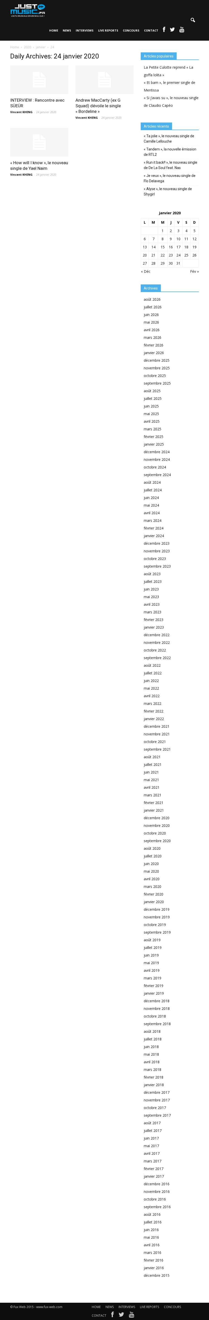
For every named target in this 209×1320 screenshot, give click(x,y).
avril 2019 (152, 970)
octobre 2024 (155, 467)
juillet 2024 (153, 490)
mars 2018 (152, 1069)
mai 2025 (151, 413)
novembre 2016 (157, 1191)
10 (178, 238)
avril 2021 (152, 787)
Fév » (194, 271)
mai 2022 (151, 688)
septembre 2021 (157, 749)
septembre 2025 (157, 383)
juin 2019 (151, 955)
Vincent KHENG (21, 112)
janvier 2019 (154, 993)
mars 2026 (152, 337)
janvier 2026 (154, 352)
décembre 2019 (156, 909)
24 (178, 255)
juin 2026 (151, 314)
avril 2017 (152, 1153)
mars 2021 (152, 795)
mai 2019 (151, 962)
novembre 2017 (157, 1100)
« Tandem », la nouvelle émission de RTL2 (170, 152)
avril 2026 (152, 329)
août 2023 (152, 573)
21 (153, 255)
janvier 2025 (154, 444)
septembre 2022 (157, 657)
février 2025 (153, 436)
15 (163, 247)
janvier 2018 (154, 1084)
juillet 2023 (153, 581)
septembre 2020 (157, 840)
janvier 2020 (154, 901)
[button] (193, 20)
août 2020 (152, 848)
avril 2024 (152, 512)
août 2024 (152, 482)
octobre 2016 (155, 1199)
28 (153, 263)
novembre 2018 (157, 1008)
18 (186, 247)
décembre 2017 (156, 1092)
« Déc (145, 271)
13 (145, 247)
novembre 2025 (157, 368)
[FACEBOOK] (164, 30)
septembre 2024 (157, 474)
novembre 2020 (157, 825)
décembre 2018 (156, 1000)
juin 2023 (151, 589)
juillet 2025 (153, 398)
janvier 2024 (154, 535)
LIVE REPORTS (108, 30)
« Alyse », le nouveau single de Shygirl (168, 191)
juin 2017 (151, 1138)
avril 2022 (152, 695)
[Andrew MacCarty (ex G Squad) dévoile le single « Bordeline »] (104, 79)
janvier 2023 (154, 627)
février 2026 (153, 345)
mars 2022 (152, 703)
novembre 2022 (157, 642)
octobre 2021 (155, 741)
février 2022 (153, 711)
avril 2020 (152, 878)
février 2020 (153, 894)
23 (171, 255)
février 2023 (153, 619)
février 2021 (153, 802)
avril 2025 (152, 421)
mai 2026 (151, 322)
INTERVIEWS (85, 30)
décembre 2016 (156, 1183)
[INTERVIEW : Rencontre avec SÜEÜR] (39, 79)
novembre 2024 (157, 459)
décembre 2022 (156, 634)
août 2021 (152, 756)
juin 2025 (151, 406)
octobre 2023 (155, 558)
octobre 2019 (155, 924)
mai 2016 (151, 1237)
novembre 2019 (157, 917)
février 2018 (153, 1077)
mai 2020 (151, 871)
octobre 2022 (155, 650)
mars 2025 (152, 429)
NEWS (67, 30)
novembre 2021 (157, 734)
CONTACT (151, 30)
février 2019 (153, 985)
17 (178, 247)
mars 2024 (152, 520)
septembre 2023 (157, 566)
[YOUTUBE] (182, 30)
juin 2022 (151, 680)
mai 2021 (151, 779)
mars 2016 (152, 1252)
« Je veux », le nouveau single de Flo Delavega (169, 178)
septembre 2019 (157, 932)
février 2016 (153, 1260)
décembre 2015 (156, 1275)
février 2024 (153, 528)
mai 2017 (151, 1145)
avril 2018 (152, 1061)
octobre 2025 (155, 375)
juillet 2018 (153, 1039)
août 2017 (152, 1122)
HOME (53, 30)
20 (145, 255)
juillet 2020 (153, 856)
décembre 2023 (156, 543)
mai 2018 (151, 1054)
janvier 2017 (154, 1176)
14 (153, 247)
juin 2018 (151, 1046)
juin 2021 (151, 772)
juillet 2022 (153, 673)
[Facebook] (112, 1315)
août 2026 (152, 299)
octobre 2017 (155, 1107)
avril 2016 (152, 1244)
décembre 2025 (156, 360)
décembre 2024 (156, 451)
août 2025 (152, 390)
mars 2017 (152, 1161)
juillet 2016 (153, 1222)
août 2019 (152, 939)
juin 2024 (151, 497)
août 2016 (152, 1214)
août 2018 (152, 1031)
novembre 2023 (157, 551)
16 (171, 247)
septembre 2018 (157, 1023)
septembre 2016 (157, 1206)
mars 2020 (152, 886)
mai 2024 (151, 505)
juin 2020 (151, 863)
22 (163, 255)
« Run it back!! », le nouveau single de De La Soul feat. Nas (170, 165)
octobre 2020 (155, 833)
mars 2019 (152, 978)
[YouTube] (131, 1315)
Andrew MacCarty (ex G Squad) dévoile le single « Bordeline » (98, 106)
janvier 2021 (154, 810)
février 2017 (153, 1168)
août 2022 (152, 665)
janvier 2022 (154, 718)
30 (171, 263)
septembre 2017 (157, 1115)
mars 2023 (152, 612)
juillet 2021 (153, 764)
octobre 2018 (155, 1016)
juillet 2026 (153, 307)
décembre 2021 (156, 726)
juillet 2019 (153, 947)
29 (163, 263)
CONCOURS (131, 30)
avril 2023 (152, 604)
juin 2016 (151, 1229)
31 (178, 263)
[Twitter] (121, 1315)
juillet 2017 (153, 1130)
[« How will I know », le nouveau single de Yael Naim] (39, 142)
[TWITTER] (172, 30)
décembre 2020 (156, 817)
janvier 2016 (154, 1267)
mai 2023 (151, 596)
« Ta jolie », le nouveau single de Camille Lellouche (169, 138)
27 (145, 263)
